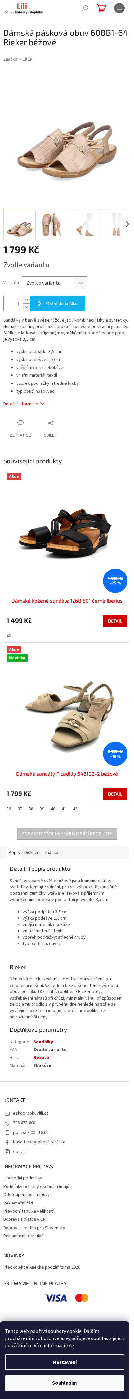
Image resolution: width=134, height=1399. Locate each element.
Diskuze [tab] (32, 852)
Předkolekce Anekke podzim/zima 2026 (41, 1267)
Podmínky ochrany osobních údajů (36, 1186)
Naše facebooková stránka (39, 1142)
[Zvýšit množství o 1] (26, 299)
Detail (115, 621)
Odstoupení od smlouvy (26, 1194)
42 (75, 809)
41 (64, 809)
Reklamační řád (18, 1203)
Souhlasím (64, 1383)
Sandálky (43, 1042)
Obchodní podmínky (22, 1178)
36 (9, 809)
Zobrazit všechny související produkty (67, 833)
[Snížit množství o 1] (26, 307)
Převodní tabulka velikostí (28, 1211)
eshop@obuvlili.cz (30, 1113)
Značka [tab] (51, 852)
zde (70, 1345)
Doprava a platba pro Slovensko (34, 1228)
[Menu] (119, 8)
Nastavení (65, 1362)
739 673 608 (24, 1123)
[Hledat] (85, 8)
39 (42, 809)
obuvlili (20, 1152)
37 (20, 809)
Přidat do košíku (61, 303)
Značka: (18, 59)
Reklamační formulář (23, 1236)
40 (9, 636)
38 (31, 809)
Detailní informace (20, 404)
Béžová (41, 1058)
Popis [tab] (14, 852)
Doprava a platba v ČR (24, 1219)
